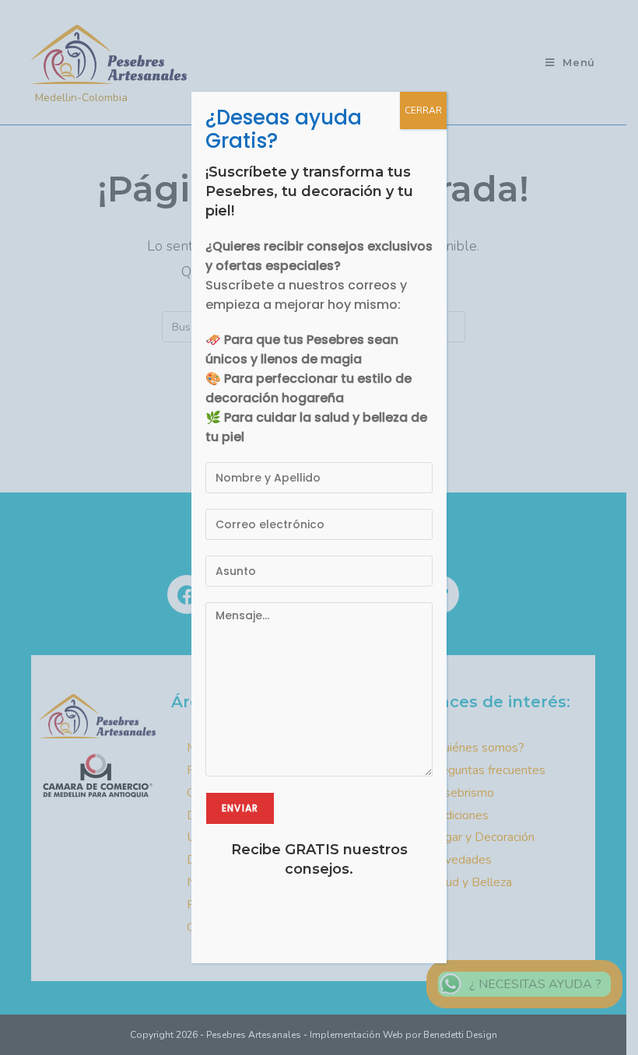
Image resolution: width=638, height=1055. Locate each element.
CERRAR (423, 110)
